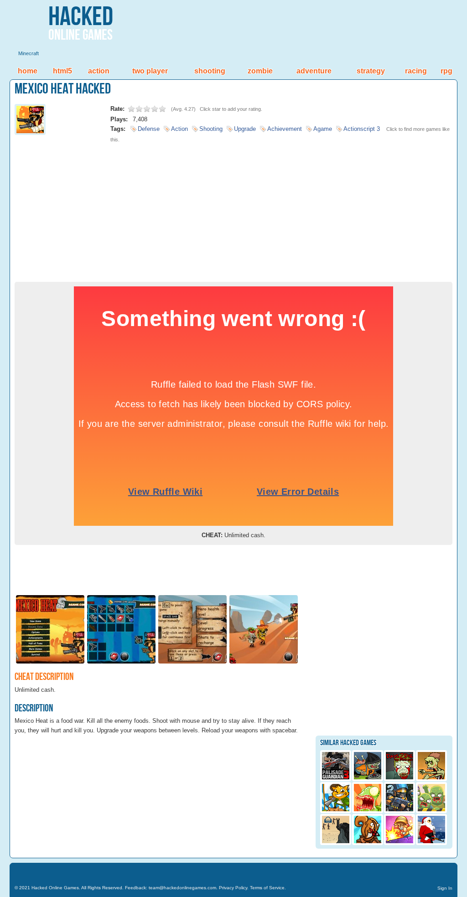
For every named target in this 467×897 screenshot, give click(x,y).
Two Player (150, 71)
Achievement (284, 128)
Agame (322, 128)
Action (98, 71)
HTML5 (62, 71)
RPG (446, 71)
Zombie (260, 71)
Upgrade (245, 128)
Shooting (209, 71)
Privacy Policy (233, 887)
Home (27, 71)
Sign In (444, 888)
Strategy (371, 71)
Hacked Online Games (55, 887)
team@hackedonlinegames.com (182, 887)
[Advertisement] (233, 209)
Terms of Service (267, 887)
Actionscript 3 (361, 128)
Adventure (314, 71)
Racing (416, 71)
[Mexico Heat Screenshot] (50, 662)
